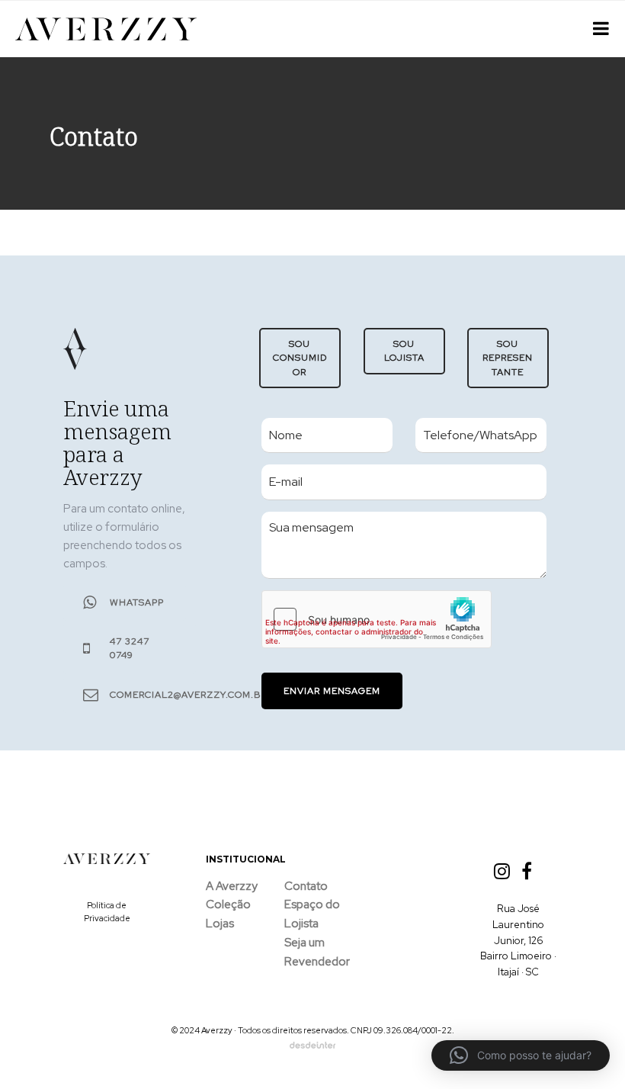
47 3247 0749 (129, 648)
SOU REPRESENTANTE (508, 358)
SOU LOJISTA (403, 351)
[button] (520, 1055)
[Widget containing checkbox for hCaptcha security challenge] (376, 619)
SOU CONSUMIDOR (300, 358)
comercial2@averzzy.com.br (189, 695)
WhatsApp (137, 602)
